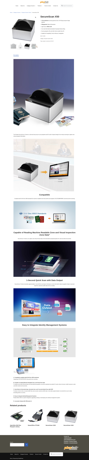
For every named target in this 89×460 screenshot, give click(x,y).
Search (11, 442)
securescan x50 (49, 41)
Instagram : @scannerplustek (70, 442)
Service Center (47, 5)
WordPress (20, 458)
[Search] (26, 444)
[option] (24, 29)
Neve (11, 458)
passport (44, 41)
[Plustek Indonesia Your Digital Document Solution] (44, 2)
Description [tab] (16, 55)
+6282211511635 (67, 437)
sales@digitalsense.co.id (69, 439)
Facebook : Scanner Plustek (70, 441)
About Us (23, 5)
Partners (31, 454)
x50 (52, 41)
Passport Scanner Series (26, 12)
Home (17, 5)
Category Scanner (17, 12)
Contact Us (55, 5)
